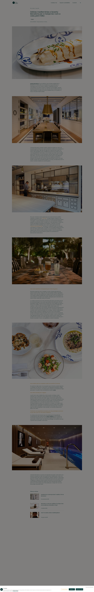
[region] (47, 589)
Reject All (71, 589)
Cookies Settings (64, 589)
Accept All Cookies (79, 589)
